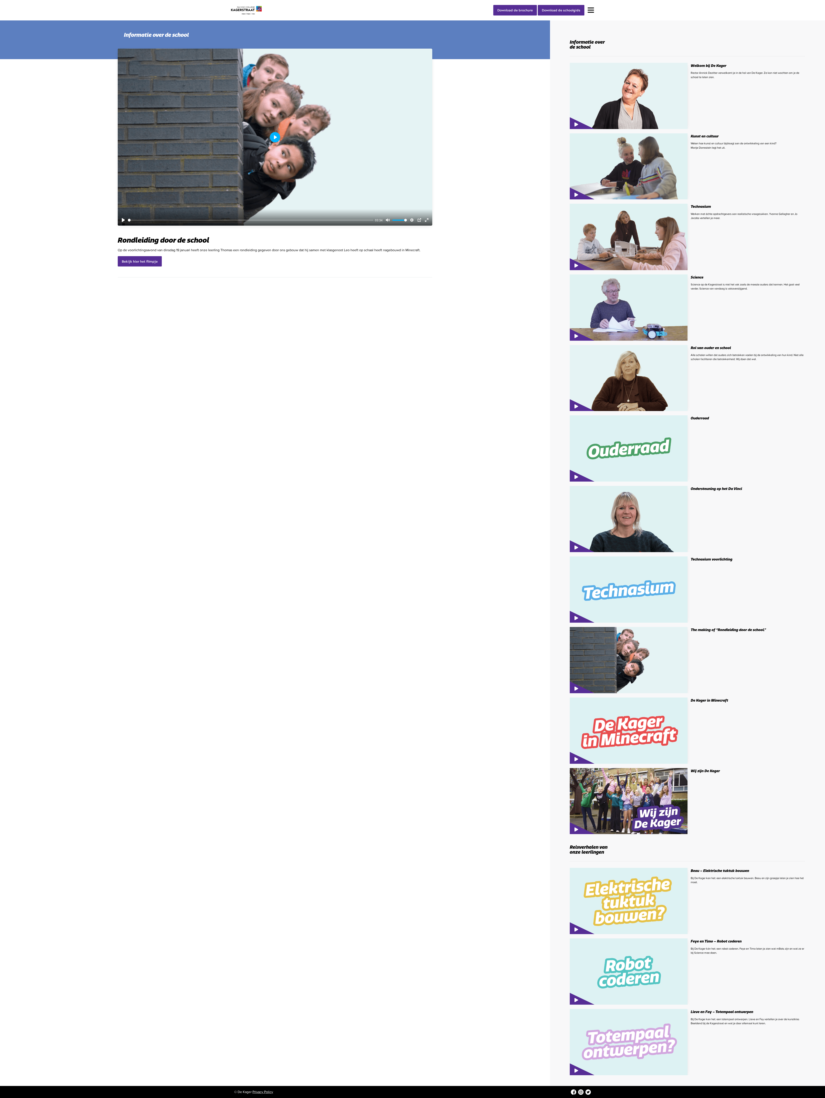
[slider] (250, 220)
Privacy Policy (262, 1092)
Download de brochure (515, 10)
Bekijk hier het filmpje (140, 261)
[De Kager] (252, 10)
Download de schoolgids (561, 10)
